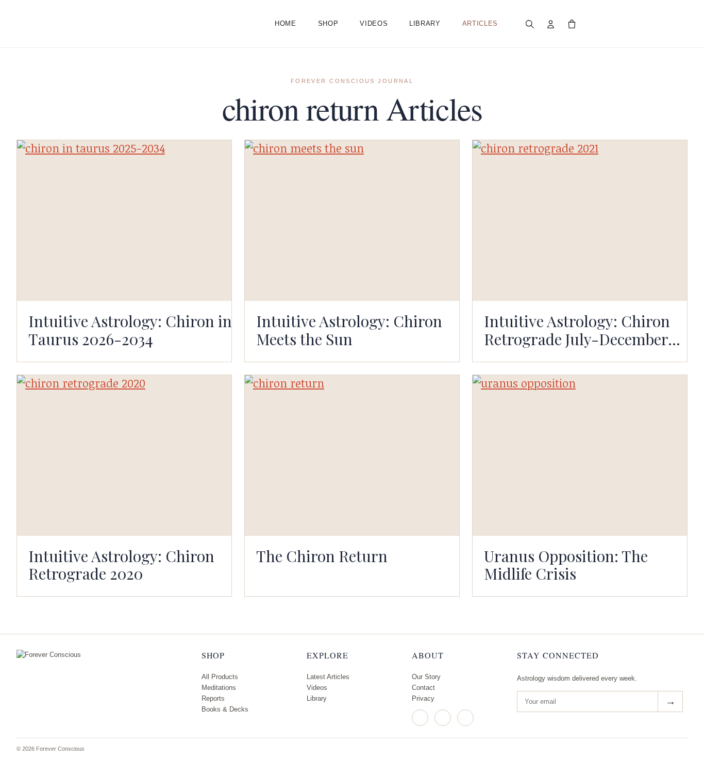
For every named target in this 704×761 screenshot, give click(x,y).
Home (285, 23)
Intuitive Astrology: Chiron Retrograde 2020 (121, 565)
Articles (480, 23)
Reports (213, 698)
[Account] (551, 23)
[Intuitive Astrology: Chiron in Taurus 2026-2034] (124, 220)
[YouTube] (465, 717)
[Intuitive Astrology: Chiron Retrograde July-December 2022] (580, 220)
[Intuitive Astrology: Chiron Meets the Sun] (352, 220)
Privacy (423, 698)
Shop (328, 23)
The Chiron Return (322, 556)
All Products (220, 677)
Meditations (219, 687)
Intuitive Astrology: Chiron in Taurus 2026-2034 (130, 330)
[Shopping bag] (572, 23)
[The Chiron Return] (352, 455)
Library (425, 23)
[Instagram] (420, 717)
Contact (423, 687)
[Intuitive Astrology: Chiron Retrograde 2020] (124, 455)
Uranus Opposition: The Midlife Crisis (566, 565)
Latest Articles (328, 677)
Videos (374, 23)
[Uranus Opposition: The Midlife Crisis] (580, 455)
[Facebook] (442, 717)
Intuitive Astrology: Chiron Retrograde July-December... (582, 330)
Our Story (426, 677)
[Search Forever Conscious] (530, 23)
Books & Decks (225, 709)
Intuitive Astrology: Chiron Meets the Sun (349, 330)
